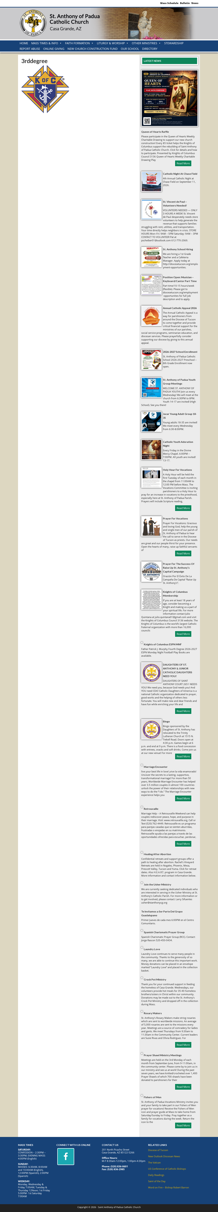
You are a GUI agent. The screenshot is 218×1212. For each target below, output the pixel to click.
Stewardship (174, 43)
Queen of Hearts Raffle (155, 131)
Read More (183, 163)
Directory (149, 49)
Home (24, 43)
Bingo (166, 721)
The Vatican (154, 1162)
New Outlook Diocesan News (164, 1156)
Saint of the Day (156, 1181)
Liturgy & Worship (111, 43)
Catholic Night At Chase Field (180, 173)
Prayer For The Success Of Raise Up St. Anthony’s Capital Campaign (178, 567)
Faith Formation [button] (77, 43)
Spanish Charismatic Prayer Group (164, 932)
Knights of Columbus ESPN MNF (163, 644)
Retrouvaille (151, 808)
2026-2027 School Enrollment (180, 351)
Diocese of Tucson (158, 1150)
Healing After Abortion (157, 854)
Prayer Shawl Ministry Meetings (163, 1055)
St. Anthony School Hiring (178, 249)
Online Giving (53, 49)
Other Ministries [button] (144, 43)
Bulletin (185, 3)
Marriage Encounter (156, 766)
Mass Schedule (169, 3)
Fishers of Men (152, 1097)
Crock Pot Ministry (155, 979)
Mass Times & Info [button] (44, 43)
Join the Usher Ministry (157, 884)
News (194, 3)
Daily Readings (156, 1175)
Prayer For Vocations (175, 518)
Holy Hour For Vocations (177, 469)
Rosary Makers (153, 1013)
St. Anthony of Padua (59, 23)
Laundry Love (152, 949)
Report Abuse (30, 49)
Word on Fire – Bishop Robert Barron (168, 1187)
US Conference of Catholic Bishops (167, 1168)
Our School (130, 49)
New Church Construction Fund (93, 49)
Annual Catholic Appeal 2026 (180, 307)
